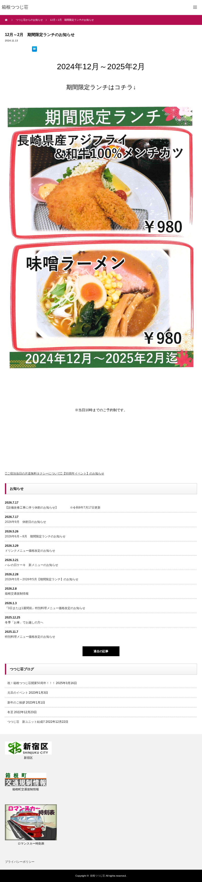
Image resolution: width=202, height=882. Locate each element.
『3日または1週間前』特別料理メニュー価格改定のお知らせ (45, 608)
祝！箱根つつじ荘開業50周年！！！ (31, 683)
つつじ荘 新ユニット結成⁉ (26, 721)
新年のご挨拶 (16, 702)
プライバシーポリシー (19, 862)
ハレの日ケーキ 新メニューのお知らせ (31, 565)
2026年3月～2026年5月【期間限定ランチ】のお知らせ (41, 579)
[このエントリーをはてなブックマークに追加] (34, 50)
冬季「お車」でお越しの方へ (24, 622)
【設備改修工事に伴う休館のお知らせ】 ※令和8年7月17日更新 (53, 507)
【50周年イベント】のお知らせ (83, 473)
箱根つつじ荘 (97, 875)
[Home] (7, 20)
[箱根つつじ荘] (15, 7)
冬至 (10, 712)
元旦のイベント (17, 692)
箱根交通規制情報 (17, 593)
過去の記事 (101, 651)
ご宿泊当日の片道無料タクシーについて (33, 473)
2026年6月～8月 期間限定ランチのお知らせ (35, 536)
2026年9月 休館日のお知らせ (25, 522)
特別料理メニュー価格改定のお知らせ (30, 636)
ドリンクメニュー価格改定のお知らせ (30, 550)
